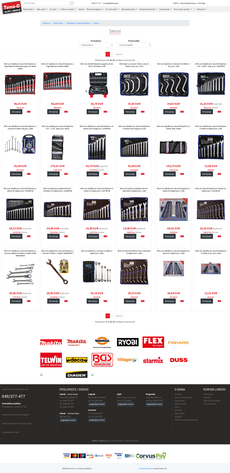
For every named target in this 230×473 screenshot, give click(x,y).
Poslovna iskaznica (183, 397)
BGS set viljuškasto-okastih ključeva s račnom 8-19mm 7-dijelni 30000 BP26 (57, 252)
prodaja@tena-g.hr (110, 3)
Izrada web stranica (146, 468)
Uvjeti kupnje (180, 403)
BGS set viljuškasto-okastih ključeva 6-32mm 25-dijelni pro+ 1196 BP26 (20, 189)
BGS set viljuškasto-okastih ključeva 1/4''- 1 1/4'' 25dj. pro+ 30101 (57, 127)
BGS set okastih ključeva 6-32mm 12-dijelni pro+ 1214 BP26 (210, 189)
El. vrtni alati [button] (112, 9)
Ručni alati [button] (28, 9)
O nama (178, 394)
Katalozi (207, 397)
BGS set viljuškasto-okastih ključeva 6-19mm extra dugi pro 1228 (134, 127)
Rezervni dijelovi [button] (94, 9)
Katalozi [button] (201, 9)
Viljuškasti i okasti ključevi (78, 23)
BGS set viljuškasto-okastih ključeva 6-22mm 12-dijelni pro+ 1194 (173, 252)
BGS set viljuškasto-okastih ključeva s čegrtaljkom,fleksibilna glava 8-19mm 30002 (20, 66)
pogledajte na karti (68, 420)
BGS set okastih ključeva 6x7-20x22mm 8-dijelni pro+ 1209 (134, 252)
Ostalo (81, 9)
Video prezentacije (211, 400)
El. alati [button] (53, 9)
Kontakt (178, 410)
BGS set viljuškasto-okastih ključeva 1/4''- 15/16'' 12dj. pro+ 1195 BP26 (210, 65)
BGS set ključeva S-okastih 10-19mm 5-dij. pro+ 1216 (173, 65)
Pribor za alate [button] (68, 9)
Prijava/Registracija (187, 3)
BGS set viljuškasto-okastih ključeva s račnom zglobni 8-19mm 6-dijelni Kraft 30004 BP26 (20, 253)
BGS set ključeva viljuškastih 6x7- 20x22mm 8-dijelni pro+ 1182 (134, 189)
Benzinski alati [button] (128, 9)
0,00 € (175, 3)
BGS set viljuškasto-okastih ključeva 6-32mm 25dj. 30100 (173, 127)
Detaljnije (16, 111)
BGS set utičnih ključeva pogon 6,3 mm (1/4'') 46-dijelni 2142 (97, 65)
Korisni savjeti (209, 403)
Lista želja (201, 3)
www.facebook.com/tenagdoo (15, 414)
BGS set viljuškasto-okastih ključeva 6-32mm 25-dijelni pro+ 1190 (173, 189)
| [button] (194, 9)
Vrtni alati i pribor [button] (182, 9)
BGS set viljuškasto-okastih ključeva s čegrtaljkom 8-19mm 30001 (57, 65)
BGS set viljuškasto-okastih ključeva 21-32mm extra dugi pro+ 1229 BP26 (97, 127)
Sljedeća (119, 54)
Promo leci (208, 394)
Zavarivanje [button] (164, 9)
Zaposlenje (180, 400)
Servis (177, 407)
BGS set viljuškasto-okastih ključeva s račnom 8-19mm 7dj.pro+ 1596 (20, 127)
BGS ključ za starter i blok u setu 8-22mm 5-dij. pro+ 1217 (134, 65)
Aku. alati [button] (41, 9)
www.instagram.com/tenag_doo (16, 423)
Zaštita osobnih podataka (186, 419)
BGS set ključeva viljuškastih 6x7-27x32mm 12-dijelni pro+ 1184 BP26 (57, 189)
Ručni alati (58, 23)
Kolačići (178, 416)
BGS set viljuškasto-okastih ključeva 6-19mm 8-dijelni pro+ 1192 (210, 127)
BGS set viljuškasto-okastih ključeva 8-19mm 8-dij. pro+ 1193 (210, 252)
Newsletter (180, 413)
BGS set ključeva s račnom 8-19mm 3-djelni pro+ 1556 (96, 252)
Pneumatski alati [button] (147, 9)
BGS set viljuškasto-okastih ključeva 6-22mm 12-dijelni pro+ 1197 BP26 (96, 189)
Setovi (96, 23)
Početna (46, 23)
